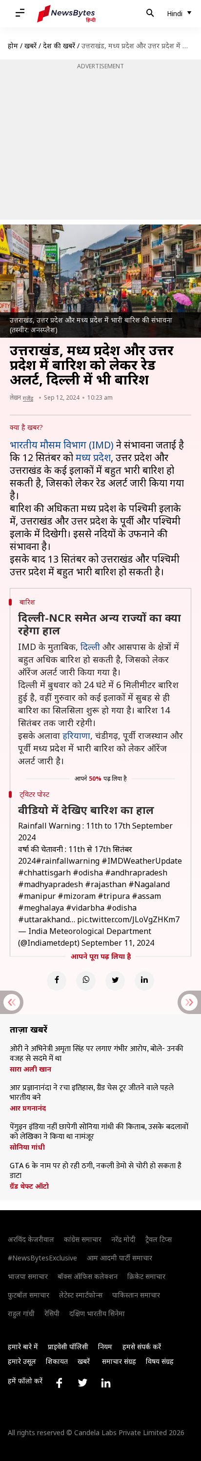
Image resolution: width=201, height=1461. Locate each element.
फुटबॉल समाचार (28, 1294)
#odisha (88, 872)
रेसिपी (52, 1313)
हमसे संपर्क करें (141, 1346)
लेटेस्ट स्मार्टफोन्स (80, 1294)
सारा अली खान (30, 1069)
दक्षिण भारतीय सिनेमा (97, 1313)
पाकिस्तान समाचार (136, 1294)
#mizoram (77, 896)
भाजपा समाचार (28, 1276)
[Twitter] (115, 981)
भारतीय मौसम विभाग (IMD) (62, 444)
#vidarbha (85, 907)
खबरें (30, 45)
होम (13, 45)
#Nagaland (149, 884)
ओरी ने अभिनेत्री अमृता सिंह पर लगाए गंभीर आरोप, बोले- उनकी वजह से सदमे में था (96, 1054)
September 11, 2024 (117, 942)
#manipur (37, 896)
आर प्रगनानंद (28, 1108)
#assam (146, 896)
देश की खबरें (59, 45)
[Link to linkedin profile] (106, 1383)
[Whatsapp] (86, 981)
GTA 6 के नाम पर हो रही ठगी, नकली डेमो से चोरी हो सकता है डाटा (95, 1171)
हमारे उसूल (22, 1361)
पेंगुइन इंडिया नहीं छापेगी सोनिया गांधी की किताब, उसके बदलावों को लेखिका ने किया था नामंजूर (99, 1132)
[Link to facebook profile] (59, 1383)
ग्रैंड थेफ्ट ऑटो (29, 1186)
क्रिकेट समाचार (146, 1276)
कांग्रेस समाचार (82, 1239)
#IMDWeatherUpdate (141, 860)
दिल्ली (90, 646)
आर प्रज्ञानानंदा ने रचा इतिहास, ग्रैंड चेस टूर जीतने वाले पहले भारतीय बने (92, 1093)
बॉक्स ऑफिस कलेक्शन (88, 1276)
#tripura (114, 896)
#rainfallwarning (68, 860)
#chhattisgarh (44, 872)
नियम (105, 1346)
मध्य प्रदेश (93, 457)
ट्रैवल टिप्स (158, 1239)
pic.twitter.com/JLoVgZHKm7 (128, 919)
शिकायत (57, 1361)
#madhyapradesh (50, 884)
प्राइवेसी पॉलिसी (68, 1346)
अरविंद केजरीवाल (31, 1239)
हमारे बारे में (23, 1346)
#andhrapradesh (136, 872)
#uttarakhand (44, 919)
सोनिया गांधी (27, 1147)
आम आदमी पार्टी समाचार (119, 1257)
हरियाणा (76, 735)
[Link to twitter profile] (82, 1383)
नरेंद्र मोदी (123, 1239)
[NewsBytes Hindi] (66, 13)
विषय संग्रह (160, 1361)
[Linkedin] (144, 981)
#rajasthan (105, 884)
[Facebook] (56, 981)
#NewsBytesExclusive (42, 1257)
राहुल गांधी (21, 1313)
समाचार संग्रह (119, 1361)
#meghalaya (41, 907)
